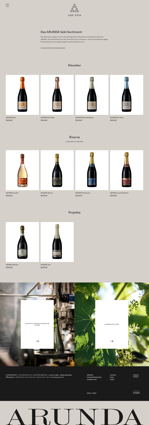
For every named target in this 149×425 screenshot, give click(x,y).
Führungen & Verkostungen (94, 377)
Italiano (89, 393)
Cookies (112, 379)
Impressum (113, 375)
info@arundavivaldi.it (66, 375)
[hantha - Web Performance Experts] (136, 393)
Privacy (112, 377)
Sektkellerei (90, 375)
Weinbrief (9, 120)
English (94, 393)
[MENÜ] (7, 4)
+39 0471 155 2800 (54, 375)
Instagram (136, 375)
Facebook (135, 377)
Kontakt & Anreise (92, 379)
